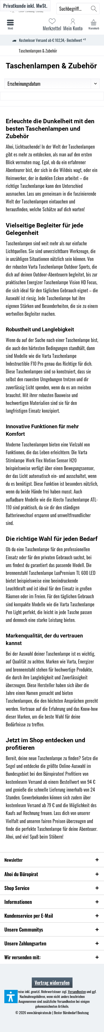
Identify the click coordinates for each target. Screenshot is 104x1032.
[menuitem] (93, 24)
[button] (11, 996)
